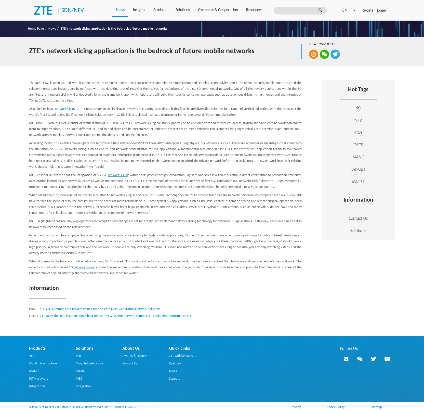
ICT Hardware (38, 379)
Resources (254, 10)
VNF (32, 356)
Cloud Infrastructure (43, 363)
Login (381, 11)
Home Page (36, 29)
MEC (79, 379)
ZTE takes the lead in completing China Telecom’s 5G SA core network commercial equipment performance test (116, 316)
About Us (131, 348)
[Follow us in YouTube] (387, 358)
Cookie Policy (335, 407)
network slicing (65, 109)
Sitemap (376, 407)
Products (160, 10)
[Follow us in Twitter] (373, 358)
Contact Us (358, 218)
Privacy (296, 407)
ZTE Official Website (182, 356)
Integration (37, 386)
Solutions (182, 10)
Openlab (175, 363)
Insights (139, 10)
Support (174, 379)
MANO (34, 371)
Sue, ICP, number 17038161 (120, 407)
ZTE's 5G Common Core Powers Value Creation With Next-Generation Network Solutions (100, 309)
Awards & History (134, 356)
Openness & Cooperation (218, 10)
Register (368, 11)
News (120, 10)
